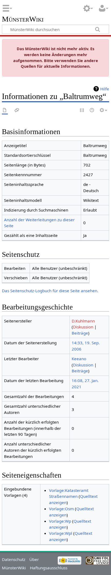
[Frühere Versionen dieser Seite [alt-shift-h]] (92, 110)
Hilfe (104, 88)
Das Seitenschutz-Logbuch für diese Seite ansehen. (50, 290)
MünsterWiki (23, 19)
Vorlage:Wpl (60, 533)
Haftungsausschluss (48, 567)
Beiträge (80, 333)
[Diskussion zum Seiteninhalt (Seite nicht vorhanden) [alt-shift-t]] (17, 110)
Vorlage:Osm (61, 508)
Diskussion (83, 326)
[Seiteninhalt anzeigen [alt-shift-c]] (5, 110)
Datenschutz (13, 559)
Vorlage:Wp (60, 521)
